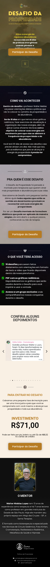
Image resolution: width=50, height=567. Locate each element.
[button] (3, 351)
